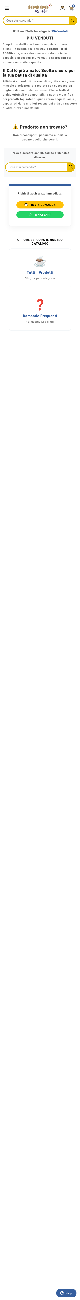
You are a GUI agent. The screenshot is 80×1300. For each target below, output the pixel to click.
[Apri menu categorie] (7, 8)
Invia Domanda (40, 205)
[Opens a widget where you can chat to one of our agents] (66, 1293)
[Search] (73, 20)
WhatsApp (43, 214)
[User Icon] (62, 8)
